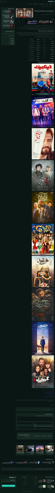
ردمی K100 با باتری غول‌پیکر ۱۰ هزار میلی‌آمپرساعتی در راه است (6, 25)
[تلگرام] (25, 437)
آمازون (25, 478)
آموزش (25, 480)
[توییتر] (28, 437)
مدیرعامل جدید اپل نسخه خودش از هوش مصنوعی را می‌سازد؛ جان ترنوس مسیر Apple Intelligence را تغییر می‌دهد (6, 16)
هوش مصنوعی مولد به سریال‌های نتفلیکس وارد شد (30, 452)
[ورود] (5, 1)
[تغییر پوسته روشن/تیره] (3, 1)
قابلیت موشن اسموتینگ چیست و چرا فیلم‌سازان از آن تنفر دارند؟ (49, 452)
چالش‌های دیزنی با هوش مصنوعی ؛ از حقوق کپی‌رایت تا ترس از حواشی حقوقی (40, 453)
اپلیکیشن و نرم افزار (24, 483)
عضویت (8, 485)
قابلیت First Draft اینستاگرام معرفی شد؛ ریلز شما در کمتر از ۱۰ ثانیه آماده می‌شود (19, 463)
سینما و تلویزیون (50, 6)
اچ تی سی (25, 484)
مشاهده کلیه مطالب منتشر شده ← (46, 409)
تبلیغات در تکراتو (35, 478)
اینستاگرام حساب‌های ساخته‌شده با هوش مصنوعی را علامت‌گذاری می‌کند (6, 11)
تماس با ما (36, 481)
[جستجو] (1, 1)
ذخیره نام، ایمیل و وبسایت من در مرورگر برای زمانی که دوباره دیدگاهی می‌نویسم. (44, 426)
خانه (53, 6)
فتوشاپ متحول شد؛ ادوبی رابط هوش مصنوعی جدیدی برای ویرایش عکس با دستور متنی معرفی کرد (46, 463)
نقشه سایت (35, 483)
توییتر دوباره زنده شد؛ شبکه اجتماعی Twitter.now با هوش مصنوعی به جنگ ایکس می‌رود (32, 463)
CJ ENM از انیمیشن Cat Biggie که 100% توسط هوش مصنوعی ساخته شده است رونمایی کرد (20, 453)
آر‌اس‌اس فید (35, 484)
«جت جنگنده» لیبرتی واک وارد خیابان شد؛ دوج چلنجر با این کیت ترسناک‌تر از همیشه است (6, 21)
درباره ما (36, 480)
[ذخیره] (46, 446)
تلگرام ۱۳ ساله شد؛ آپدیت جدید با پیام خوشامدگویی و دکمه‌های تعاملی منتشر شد (6, 463)
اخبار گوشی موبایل (12, 40)
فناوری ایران (12, 41)
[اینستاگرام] (27, 437)
